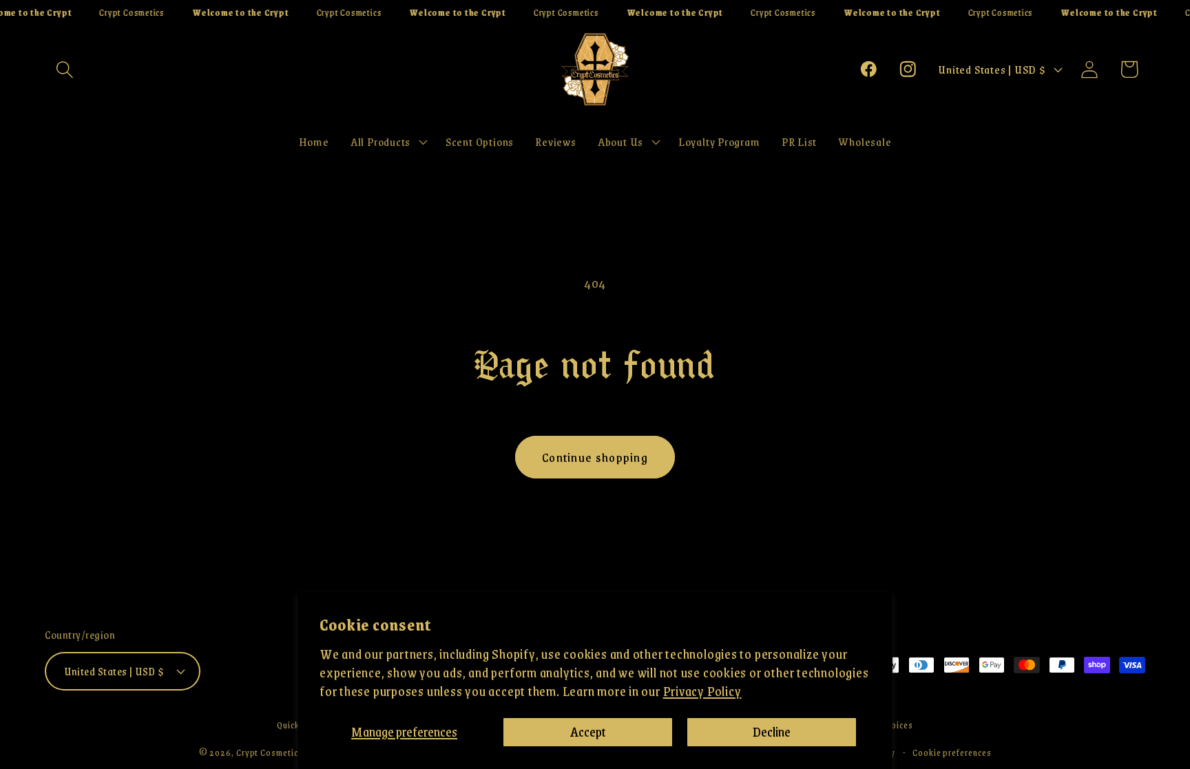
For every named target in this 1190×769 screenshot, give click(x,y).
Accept (588, 731)
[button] (64, 69)
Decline (772, 731)
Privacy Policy (702, 691)
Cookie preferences (951, 752)
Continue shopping (595, 457)
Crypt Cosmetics (269, 752)
